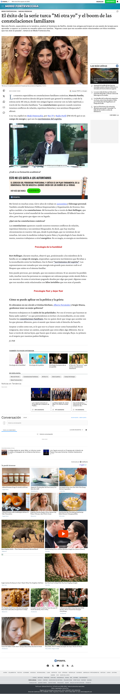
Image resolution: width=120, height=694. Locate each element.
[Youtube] (58, 666)
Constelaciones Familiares (31, 376)
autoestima (62, 203)
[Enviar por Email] (4, 107)
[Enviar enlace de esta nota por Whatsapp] (4, 101)
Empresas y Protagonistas (91, 672)
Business (79, 672)
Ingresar (99, 1)
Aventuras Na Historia (55, 680)
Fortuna (53, 677)
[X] (53, 666)
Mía (71, 677)
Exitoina (114, 672)
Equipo (67, 682)
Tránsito (88, 682)
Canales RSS (33, 682)
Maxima (89, 680)
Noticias (102, 672)
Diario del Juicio (64, 675)
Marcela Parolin (15, 376)
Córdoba (64, 672)
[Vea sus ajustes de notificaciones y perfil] (117, 1)
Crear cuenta (82, 417)
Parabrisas (60, 677)
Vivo (57, 675)
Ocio (59, 672)
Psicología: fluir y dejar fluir (48, 291)
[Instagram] (63, 666)
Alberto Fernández (62, 305)
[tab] (9, 429)
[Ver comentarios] (117, 12)
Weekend (46, 677)
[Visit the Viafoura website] (84, 462)
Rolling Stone (68, 680)
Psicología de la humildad (48, 247)
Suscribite (110, 1)
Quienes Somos (42, 682)
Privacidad (60, 682)
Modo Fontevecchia (35, 115)
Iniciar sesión (74, 417)
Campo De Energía (69, 376)
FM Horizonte (83, 677)
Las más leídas (98, 66)
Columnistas (12, 672)
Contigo (45, 680)
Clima (48, 672)
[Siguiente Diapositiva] (86, 401)
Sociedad (33, 672)
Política (19, 672)
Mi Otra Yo (45, 376)
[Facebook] (48, 666)
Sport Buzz (76, 680)
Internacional (41, 672)
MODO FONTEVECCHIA (9, 11)
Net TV (51, 115)
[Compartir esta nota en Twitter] (4, 96)
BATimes (75, 677)
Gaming (53, 675)
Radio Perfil (61, 115)
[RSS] (67, 666)
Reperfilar (72, 672)
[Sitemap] (72, 666)
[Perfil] (60, 661)
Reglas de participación (77, 682)
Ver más (113, 115)
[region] (45, 440)
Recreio (83, 680)
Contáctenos (52, 682)
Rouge (67, 677)
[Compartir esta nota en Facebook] (4, 90)
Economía (26, 672)
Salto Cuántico (56, 376)
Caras (109, 672)
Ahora (5, 672)
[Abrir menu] (2, 6)
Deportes (54, 672)
